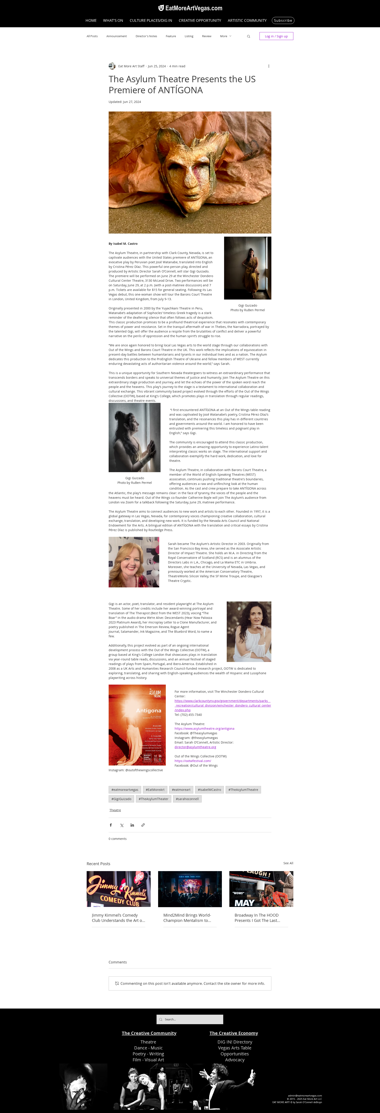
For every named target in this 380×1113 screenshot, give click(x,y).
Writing (156, 1054)
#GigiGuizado (121, 799)
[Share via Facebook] (111, 825)
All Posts (92, 36)
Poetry (139, 1054)
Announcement (116, 36)
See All (288, 863)
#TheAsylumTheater (153, 799)
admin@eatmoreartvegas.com (305, 1095)
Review (206, 36)
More (223, 36)
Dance (140, 1048)
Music (157, 1048)
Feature (171, 36)
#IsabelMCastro (209, 790)
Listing (189, 36)
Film (137, 1060)
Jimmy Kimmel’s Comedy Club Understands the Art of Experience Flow (117, 917)
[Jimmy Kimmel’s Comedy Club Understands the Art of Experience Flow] (119, 889)
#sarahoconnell (187, 799)
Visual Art (154, 1060)
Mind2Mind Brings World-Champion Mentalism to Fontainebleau (187, 917)
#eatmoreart (181, 790)
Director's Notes (146, 36)
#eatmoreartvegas (124, 790)
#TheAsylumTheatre (243, 790)
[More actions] (268, 66)
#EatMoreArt (155, 790)
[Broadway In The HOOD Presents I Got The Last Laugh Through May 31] (261, 889)
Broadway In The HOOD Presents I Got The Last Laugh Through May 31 (257, 917)
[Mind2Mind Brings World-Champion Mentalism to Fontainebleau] (190, 889)
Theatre (115, 810)
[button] (249, 36)
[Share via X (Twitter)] (121, 825)
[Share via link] (143, 825)
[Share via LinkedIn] (132, 825)
